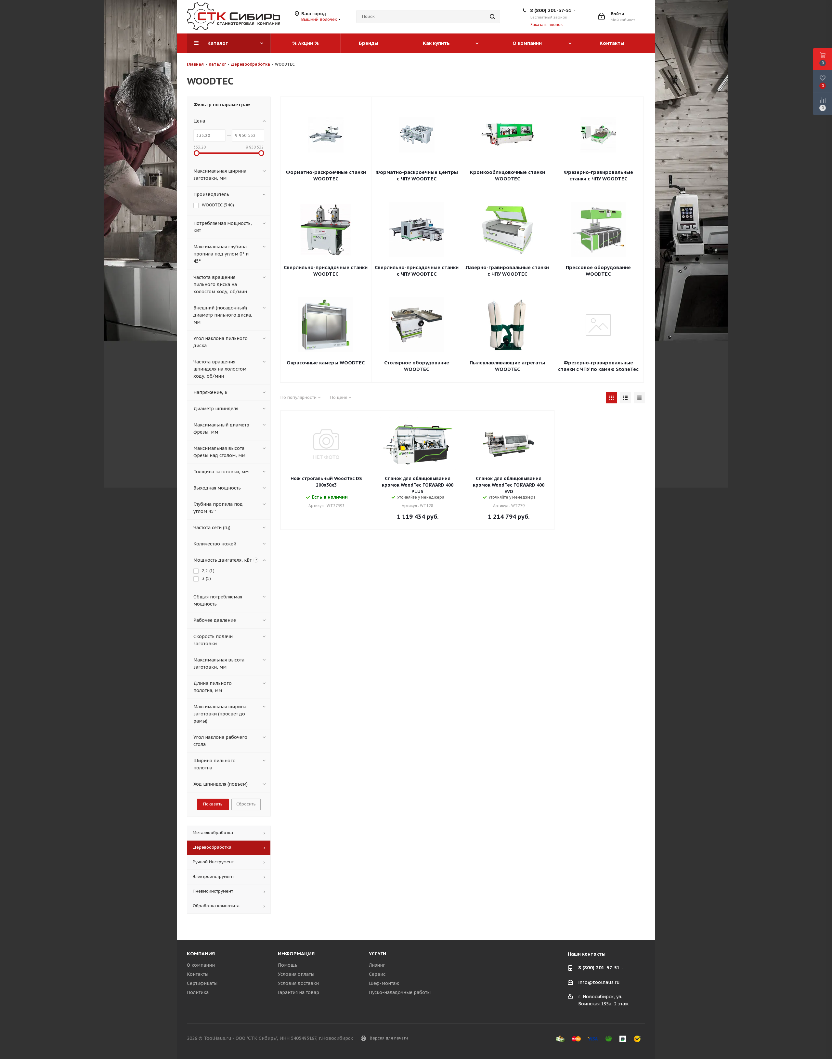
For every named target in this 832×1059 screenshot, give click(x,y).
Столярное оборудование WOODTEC (416, 366)
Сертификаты (202, 983)
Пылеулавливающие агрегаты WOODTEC (507, 366)
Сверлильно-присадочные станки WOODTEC (326, 270)
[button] (824, 999)
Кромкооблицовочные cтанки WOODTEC (507, 175)
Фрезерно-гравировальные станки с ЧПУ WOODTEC (598, 175)
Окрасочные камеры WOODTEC (326, 363)
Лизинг (377, 965)
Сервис (377, 974)
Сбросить (246, 804)
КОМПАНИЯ (201, 953)
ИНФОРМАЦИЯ (296, 953)
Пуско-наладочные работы (400, 992)
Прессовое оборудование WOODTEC (598, 270)
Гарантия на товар (298, 992)
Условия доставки (298, 983)
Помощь (287, 965)
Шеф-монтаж (384, 983)
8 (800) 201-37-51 (551, 10)
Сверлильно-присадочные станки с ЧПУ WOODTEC (417, 270)
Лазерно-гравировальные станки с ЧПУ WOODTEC (507, 270)
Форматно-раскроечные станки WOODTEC (326, 175)
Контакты (197, 974)
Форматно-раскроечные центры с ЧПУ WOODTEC (416, 175)
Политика (198, 992)
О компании (201, 965)
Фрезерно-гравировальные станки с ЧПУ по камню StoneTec (598, 366)
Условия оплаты (296, 974)
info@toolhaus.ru (599, 982)
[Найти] (492, 16)
